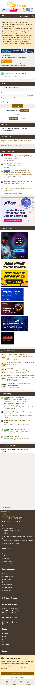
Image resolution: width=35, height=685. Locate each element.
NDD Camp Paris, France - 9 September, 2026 (20, 362)
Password (4, 93)
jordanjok (10, 140)
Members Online (6, 136)
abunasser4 (4, 140)
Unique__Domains (18, 140)
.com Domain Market (9, 408)
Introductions (7, 184)
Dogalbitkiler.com (11, 436)
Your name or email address (9, 87)
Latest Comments (7, 151)
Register (28, 43)
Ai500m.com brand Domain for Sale (17, 429)
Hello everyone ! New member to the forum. (19, 181)
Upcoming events (9, 351)
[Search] (33, 16)
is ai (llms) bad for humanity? (12, 164)
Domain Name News (9, 160)
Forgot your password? (8, 98)
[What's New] (30, 16)
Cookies (5, 511)
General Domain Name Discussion (13, 193)
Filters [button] (30, 69)
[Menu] (3, 16)
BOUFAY (25, 140)
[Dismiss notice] (32, 21)
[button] (9, 511)
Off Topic (6, 167)
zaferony (7, 75)
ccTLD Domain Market (10, 426)
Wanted (6, 417)
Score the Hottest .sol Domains (15, 73)
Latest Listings (6, 394)
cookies (14, 662)
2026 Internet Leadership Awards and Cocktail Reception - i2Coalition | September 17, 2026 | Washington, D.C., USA (21, 377)
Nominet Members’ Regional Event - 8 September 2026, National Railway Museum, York (20, 356)
